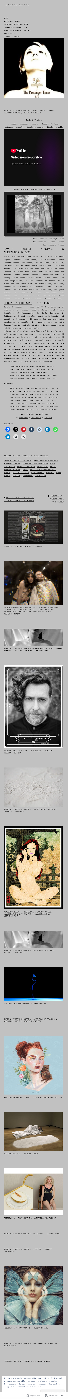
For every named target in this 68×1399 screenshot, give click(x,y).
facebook (23, 417)
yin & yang (40, 476)
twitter (48, 417)
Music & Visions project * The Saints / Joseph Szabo (32, 1234)
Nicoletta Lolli (21, 473)
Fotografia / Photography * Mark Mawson (57, 499)
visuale (16, 476)
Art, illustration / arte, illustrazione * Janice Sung (33, 1097)
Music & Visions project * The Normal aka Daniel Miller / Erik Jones (30, 952)
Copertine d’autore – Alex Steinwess (23, 546)
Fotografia (9, 467)
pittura (50, 473)
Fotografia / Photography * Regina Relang (26, 1328)
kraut (53, 467)
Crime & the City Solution (17, 460)
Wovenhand (28, 476)
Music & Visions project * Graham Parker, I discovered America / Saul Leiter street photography (33, 649)
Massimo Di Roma (53, 299)
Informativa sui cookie (29, 1387)
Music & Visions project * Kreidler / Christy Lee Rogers (28, 1250)
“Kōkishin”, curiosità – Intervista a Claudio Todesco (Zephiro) (28, 752)
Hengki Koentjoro (18, 302)
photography (37, 473)
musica (7, 473)
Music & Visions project (35, 456)
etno (52, 463)
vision (7, 476)
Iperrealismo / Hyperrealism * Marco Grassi (27, 1361)
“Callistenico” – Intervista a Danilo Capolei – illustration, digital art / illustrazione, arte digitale (29, 914)
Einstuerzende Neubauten (35, 463)
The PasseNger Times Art (16, 5)
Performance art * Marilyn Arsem (21, 1154)
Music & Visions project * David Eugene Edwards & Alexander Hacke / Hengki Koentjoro (30, 1020)
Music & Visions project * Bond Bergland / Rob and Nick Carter (31, 1345)
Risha (58, 473)
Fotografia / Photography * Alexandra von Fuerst (30, 1218)
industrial (42, 467)
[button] (27, 225)
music (25, 470)
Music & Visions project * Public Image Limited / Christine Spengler (30, 810)
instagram (36, 417)
